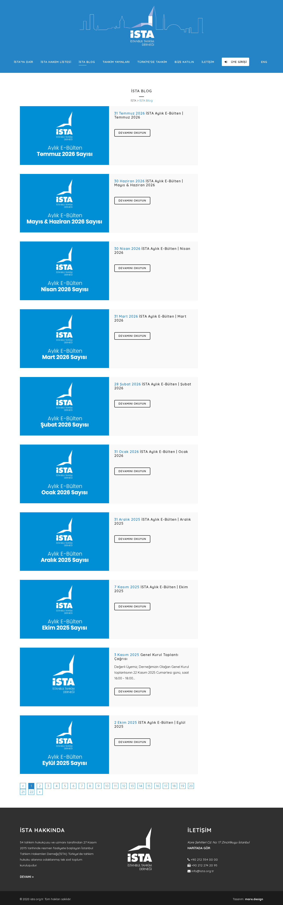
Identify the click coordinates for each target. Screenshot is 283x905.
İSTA (133, 100)
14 (140, 786)
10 (107, 786)
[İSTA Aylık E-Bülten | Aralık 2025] (64, 541)
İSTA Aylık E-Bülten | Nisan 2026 (152, 250)
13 (132, 786)
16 (157, 786)
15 (149, 786)
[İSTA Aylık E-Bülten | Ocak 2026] (64, 474)
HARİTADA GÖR (198, 848)
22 (31, 792)
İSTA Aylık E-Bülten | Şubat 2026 (152, 386)
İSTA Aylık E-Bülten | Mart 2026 (150, 318)
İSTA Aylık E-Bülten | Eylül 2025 (149, 724)
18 (174, 786)
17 (165, 786)
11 (115, 786)
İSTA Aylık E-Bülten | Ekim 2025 (151, 589)
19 (182, 786)
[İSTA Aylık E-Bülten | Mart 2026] (64, 338)
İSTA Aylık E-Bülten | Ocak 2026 (151, 453)
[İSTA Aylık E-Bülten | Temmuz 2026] (64, 135)
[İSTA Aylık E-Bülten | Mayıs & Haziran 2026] (64, 203)
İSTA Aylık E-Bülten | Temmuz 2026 (148, 115)
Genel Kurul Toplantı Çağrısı (146, 656)
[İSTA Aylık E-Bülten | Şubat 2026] (64, 406)
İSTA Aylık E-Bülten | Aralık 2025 (152, 521)
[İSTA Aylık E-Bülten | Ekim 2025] (64, 609)
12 (123, 786)
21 (23, 792)
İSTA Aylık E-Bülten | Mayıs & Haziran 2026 (148, 183)
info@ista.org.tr (202, 871)
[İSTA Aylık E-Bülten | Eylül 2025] (64, 744)
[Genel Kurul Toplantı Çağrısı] (64, 677)
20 (191, 786)
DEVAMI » (27, 877)
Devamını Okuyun (132, 132)
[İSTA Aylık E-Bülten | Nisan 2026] (64, 270)
